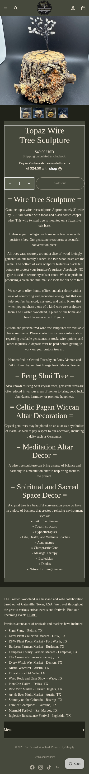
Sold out (60, 183)
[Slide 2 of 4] (38, 113)
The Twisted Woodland (37, 747)
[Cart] (83, 8)
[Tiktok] (49, 767)
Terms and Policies (44, 757)
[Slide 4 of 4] (63, 113)
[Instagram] (40, 767)
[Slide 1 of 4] (26, 113)
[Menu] (5, 8)
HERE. (32, 615)
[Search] (15, 8)
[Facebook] (32, 767)
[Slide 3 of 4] (51, 113)
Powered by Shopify (63, 747)
